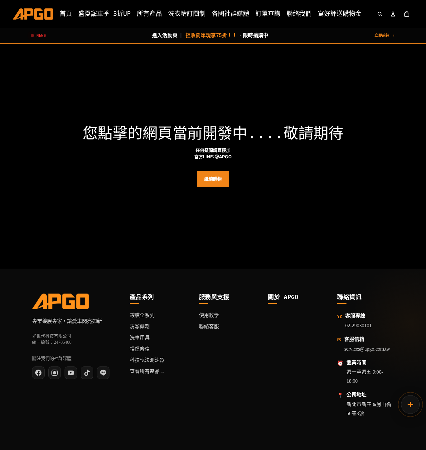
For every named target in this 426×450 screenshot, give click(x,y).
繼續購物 (213, 178)
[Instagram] (54, 372)
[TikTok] (87, 372)
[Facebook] (38, 372)
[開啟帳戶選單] (393, 14)
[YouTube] (71, 372)
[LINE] (103, 372)
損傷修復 (140, 349)
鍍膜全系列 (142, 315)
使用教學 (209, 315)
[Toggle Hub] (410, 404)
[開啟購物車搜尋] (380, 14)
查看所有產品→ (147, 371)
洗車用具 (140, 337)
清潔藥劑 (140, 326)
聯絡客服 (209, 326)
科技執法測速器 (147, 360)
